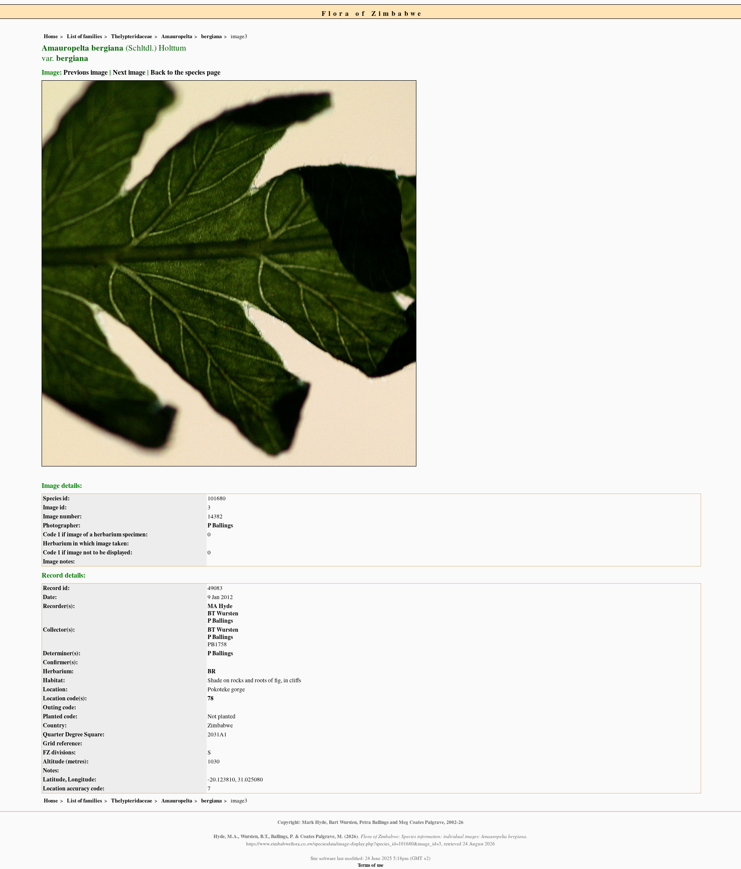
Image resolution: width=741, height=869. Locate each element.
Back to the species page (185, 72)
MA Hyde (220, 606)
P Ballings (220, 525)
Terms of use (370, 865)
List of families (84, 36)
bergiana (211, 36)
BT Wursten (223, 613)
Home (51, 36)
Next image (129, 72)
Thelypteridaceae (131, 36)
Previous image (85, 72)
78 (211, 698)
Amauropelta (176, 36)
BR (212, 671)
